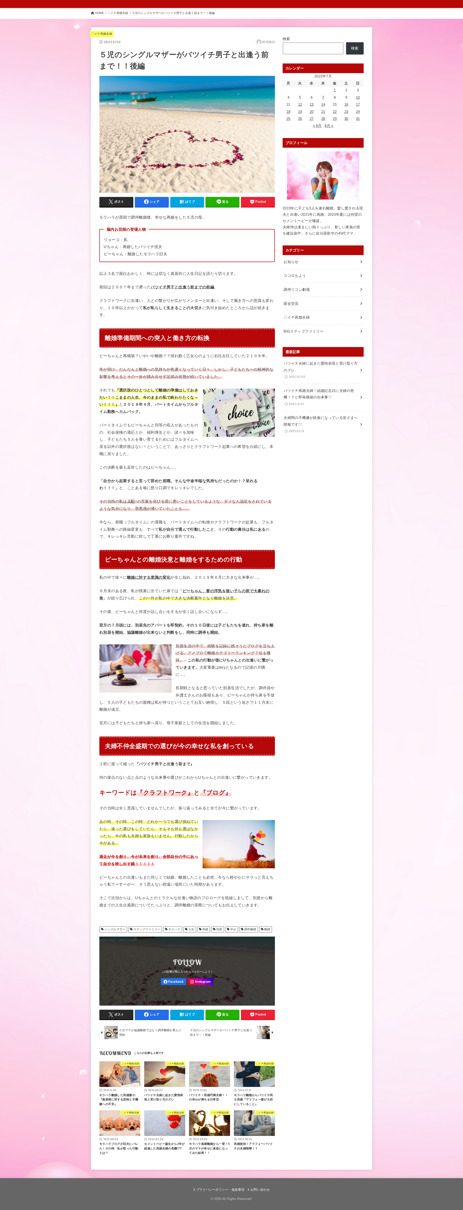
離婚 (267, 929)
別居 (219, 929)
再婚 (205, 929)
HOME (99, 13)
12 (300, 104)
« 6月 (317, 126)
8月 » (329, 126)
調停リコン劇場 (297, 290)
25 (288, 119)
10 (358, 97)
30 (346, 119)
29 (335, 119)
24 (358, 112)
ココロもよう (295, 276)
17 (358, 104)
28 (323, 119)
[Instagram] (200, 981)
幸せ (233, 929)
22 (335, 112)
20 (312, 112)
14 (323, 104)
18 (288, 112)
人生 (191, 929)
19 (300, 112)
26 (300, 119)
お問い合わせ (260, 1189)
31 (358, 119)
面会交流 (291, 304)
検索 (286, 39)
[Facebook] (173, 981)
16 (346, 104)
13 (312, 104)
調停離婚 (250, 929)
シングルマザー (114, 929)
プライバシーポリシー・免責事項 (220, 1189)
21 (323, 112)
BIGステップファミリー (303, 331)
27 (312, 119)
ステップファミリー (146, 929)
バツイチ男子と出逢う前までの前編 (182, 287)
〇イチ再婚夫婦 (118, 13)
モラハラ (174, 929)
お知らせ (291, 262)
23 (346, 112)
